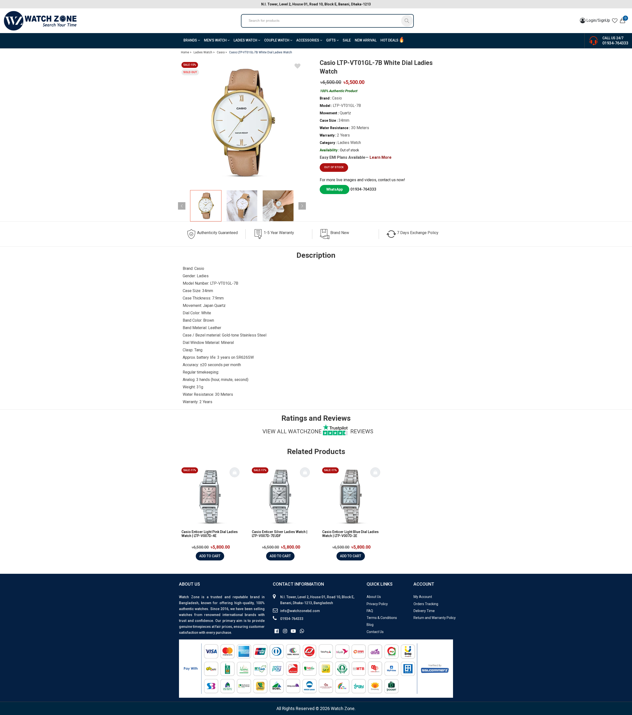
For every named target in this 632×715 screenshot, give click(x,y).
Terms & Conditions (382, 618)
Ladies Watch (246, 40)
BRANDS (190, 40)
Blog (370, 625)
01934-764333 (615, 43)
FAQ (370, 611)
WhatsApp (334, 189)
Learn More (381, 157)
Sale (347, 40)
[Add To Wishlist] (297, 67)
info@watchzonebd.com (300, 611)
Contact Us (375, 632)
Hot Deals (389, 40)
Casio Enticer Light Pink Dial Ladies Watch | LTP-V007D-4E (209, 534)
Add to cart (209, 556)
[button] (302, 206)
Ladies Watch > (204, 52)
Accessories (308, 40)
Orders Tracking (426, 604)
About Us (374, 597)
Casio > (222, 52)
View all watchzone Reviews (317, 431)
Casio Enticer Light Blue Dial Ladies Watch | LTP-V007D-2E (350, 534)
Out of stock (334, 167)
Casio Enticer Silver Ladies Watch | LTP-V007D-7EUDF (279, 534)
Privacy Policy (377, 604)
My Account (423, 597)
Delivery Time (424, 611)
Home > (186, 52)
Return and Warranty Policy (435, 618)
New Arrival (365, 40)
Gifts (331, 40)
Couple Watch (277, 40)
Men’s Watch (215, 40)
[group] (242, 122)
